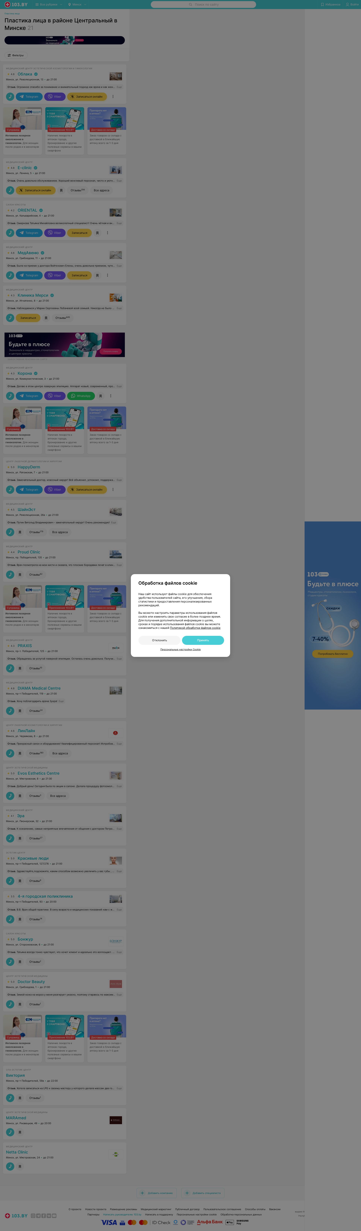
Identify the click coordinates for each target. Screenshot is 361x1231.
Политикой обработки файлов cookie (195, 628)
